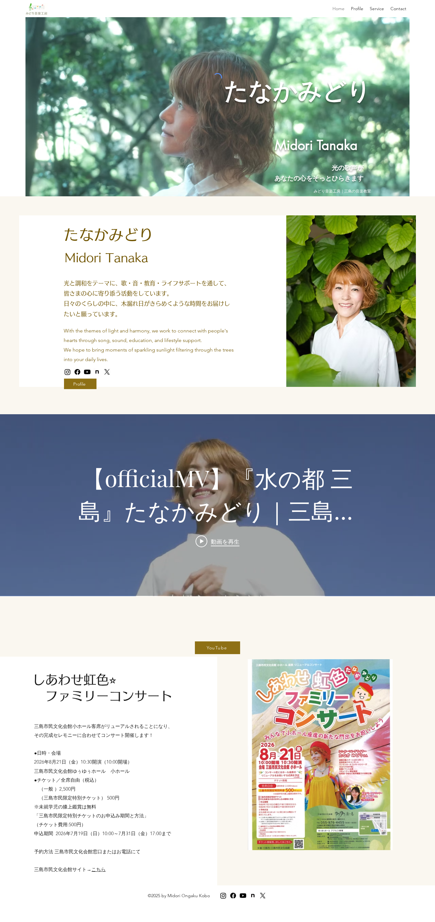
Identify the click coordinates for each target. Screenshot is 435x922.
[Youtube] (87, 372)
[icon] (97, 372)
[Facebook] (77, 372)
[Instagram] (67, 372)
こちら (98, 869)
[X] (107, 372)
